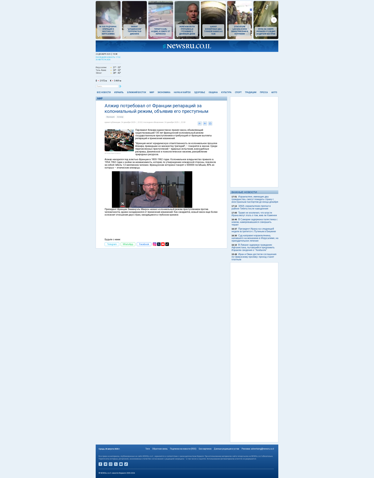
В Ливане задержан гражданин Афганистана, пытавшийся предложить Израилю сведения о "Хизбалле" (253, 247)
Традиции (250, 92)
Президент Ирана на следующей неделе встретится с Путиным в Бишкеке (254, 230)
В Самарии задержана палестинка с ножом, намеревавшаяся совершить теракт (255, 222)
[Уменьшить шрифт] (200, 123)
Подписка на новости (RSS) (183, 449)
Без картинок (205, 449)
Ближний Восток (136, 92)
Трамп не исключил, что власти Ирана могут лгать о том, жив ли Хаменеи (254, 214)
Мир (152, 92)
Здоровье (199, 92)
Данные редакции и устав (226, 449)
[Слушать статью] (213, 123)
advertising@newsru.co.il (262, 449)
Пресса (264, 92)
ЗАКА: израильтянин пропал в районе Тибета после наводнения (251, 207)
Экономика (163, 92)
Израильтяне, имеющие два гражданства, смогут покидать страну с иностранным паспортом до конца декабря (255, 199)
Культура (226, 92)
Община (213, 92)
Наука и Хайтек (182, 92)
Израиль (119, 92)
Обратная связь (160, 449)
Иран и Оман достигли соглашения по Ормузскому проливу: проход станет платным (254, 257)
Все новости (104, 92)
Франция (110, 117)
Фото (274, 92)
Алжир (120, 117)
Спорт (238, 92)
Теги (147, 449)
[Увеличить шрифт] (205, 123)
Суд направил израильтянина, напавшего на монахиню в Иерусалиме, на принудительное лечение (255, 238)
